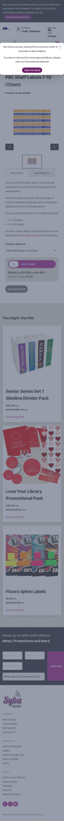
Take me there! (32, 70)
